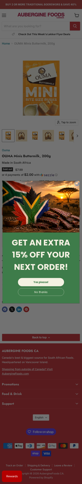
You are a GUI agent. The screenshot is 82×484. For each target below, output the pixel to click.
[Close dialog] (77, 183)
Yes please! (41, 282)
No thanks (40, 292)
